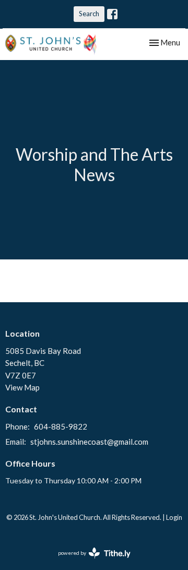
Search (89, 13)
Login (174, 517)
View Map (22, 387)
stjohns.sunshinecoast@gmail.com (89, 441)
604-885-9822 (60, 426)
